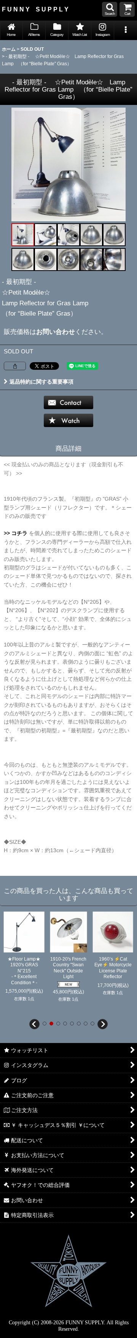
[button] (109, 9)
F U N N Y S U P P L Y (35, 9)
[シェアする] (15, 366)
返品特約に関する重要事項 (41, 382)
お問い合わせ (55, 331)
